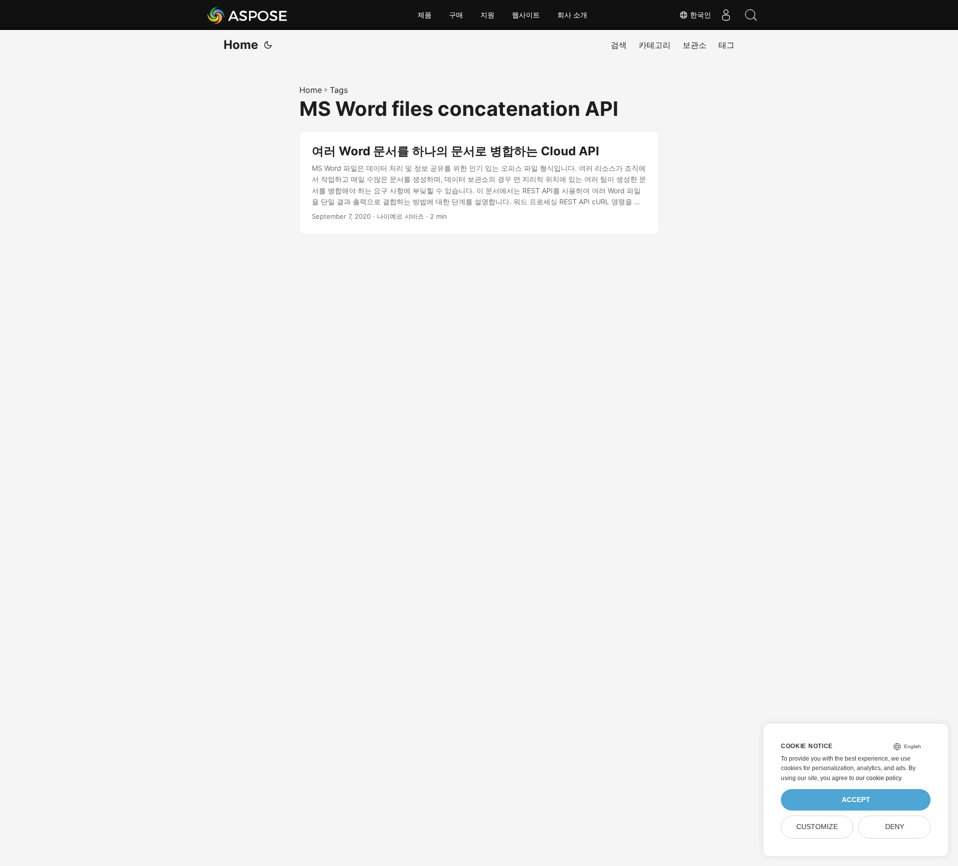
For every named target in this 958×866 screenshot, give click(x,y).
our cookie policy (878, 778)
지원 (487, 15)
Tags (339, 90)
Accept (856, 800)
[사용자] (726, 15)
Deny (894, 827)
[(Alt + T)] (268, 45)
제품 (425, 15)
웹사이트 (526, 15)
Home (241, 44)
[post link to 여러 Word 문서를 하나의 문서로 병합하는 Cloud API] (479, 182)
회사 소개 (572, 15)
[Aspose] (248, 14)
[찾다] (750, 15)
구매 (456, 15)
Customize (817, 827)
